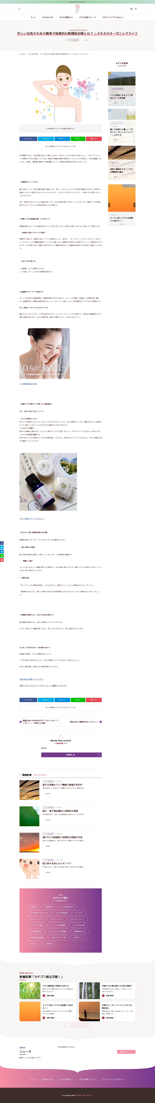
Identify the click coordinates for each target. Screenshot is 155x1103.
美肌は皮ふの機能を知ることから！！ (84, 722)
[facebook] (2, 543)
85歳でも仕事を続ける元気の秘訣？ (117, 986)
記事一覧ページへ (125, 1052)
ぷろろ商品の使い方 (69, 907)
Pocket (95, 139)
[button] (109, 205)
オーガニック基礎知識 (59, 925)
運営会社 (51, 944)
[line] (2, 556)
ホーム (33, 17)
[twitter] (2, 547)
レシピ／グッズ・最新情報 (59, 931)
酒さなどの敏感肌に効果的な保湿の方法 (62, 837)
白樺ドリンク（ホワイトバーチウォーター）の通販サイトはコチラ (43, 686)
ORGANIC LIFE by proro (77, 2)
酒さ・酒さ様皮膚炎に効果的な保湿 (60, 810)
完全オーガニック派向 (61, 938)
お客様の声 (35, 907)
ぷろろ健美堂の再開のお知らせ (56, 986)
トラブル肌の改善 (73, 40)
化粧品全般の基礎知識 (38, 938)
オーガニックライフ (59, 919)
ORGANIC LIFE (47, 17)
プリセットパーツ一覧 (78, 1025)
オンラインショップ (38, 919)
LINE (79, 139)
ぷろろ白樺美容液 (64, 913)
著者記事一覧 (70, 755)
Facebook (29, 139)
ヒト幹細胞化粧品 (37, 931)
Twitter (47, 139)
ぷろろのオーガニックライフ (83, 1095)
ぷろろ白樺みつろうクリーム (40, 913)
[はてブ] (2, 551)
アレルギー (81, 913)
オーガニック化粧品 (38, 925)
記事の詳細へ (51, 996)
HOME (23, 54)
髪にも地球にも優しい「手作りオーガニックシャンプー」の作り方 (121, 132)
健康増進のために (82, 931)
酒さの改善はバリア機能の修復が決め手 (62, 784)
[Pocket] (2, 560)
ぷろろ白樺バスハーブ (87, 17)
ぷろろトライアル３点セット (113, 17)
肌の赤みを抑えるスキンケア (56, 863)
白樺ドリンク (80, 938)
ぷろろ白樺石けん (66, 17)
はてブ (63, 139)
